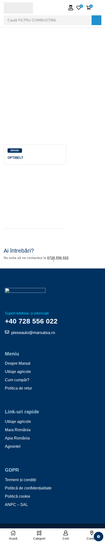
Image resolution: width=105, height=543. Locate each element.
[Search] (96, 20)
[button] (70, 7)
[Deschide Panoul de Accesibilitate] (98, 536)
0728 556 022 (58, 258)
